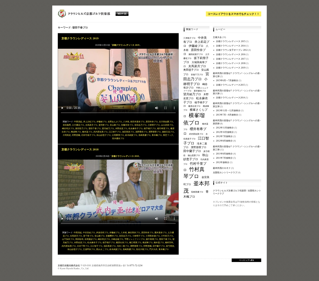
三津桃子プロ (189, 38)
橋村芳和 (169, 242)
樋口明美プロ (135, 242)
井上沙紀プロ (89, 121)
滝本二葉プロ (123, 246)
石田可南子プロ (88, 135)
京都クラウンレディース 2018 (80, 149)
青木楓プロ (157, 135)
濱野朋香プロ (155, 132)
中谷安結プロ (89, 232)
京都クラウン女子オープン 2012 (232, 50)
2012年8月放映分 (224, 140)
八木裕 (126, 121)
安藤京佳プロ (127, 125)
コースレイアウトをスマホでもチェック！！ (233, 14)
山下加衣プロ (68, 239)
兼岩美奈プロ (134, 232)
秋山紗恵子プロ (104, 135)
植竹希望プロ (163, 128)
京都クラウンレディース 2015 (230, 41)
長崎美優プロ (144, 135)
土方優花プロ (78, 125)
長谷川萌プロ (142, 249)
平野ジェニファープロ (134, 239)
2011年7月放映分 (224, 158)
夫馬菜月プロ (91, 125)
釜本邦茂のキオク (222, 168)
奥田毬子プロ (191, 69)
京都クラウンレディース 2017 (230, 59)
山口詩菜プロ (167, 125)
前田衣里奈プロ (137, 121)
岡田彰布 (79, 239)
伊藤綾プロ (102, 121)
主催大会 (217, 37)
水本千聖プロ (83, 246)
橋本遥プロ (87, 132)
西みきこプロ (102, 249)
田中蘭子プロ (159, 246)
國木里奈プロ (161, 232)
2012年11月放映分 (225, 127)
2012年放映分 (222, 162)
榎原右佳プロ (122, 242)
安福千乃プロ (197, 75)
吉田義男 (67, 125)
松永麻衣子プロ (135, 128)
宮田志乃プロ (140, 125)
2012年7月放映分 (224, 136)
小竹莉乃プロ (167, 236)
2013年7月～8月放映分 (227, 114)
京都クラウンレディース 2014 (230, 45)
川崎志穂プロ (117, 239)
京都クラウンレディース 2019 (80, 38)
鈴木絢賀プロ (131, 135)
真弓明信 (170, 246)
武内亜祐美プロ (100, 132)
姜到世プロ (104, 125)
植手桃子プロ (150, 128)
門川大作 (153, 249)
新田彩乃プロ (81, 128)
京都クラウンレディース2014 (230, 97)
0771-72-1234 (136, 265)
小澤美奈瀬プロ (153, 236)
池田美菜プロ (128, 132)
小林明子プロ (154, 125)
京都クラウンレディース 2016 (230, 54)
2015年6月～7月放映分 (227, 80)
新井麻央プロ (200, 91)
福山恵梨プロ (194, 155)
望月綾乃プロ (108, 128)
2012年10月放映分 (225, 132)
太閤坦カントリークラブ (225, 172)
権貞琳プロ (76, 132)
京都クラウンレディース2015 (230, 85)
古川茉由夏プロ (166, 121)
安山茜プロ (115, 125)
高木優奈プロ (118, 138)
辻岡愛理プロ (118, 135)
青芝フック (168, 135)
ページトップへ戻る (246, 260)
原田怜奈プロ (152, 121)
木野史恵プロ (121, 128)
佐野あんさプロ (115, 121)
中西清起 (78, 121)
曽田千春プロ (95, 128)
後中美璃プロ (152, 239)
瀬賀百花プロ (168, 132)
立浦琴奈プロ (89, 249)
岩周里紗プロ (91, 239)
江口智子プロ (115, 132)
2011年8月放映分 (224, 153)
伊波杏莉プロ (102, 232)
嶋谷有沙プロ (68, 128)
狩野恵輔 (76, 135)
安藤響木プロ (112, 236)
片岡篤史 (67, 135)
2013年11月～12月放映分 (228, 110)
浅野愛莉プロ (141, 132)
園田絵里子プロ (196, 54)
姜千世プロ (88, 236)
